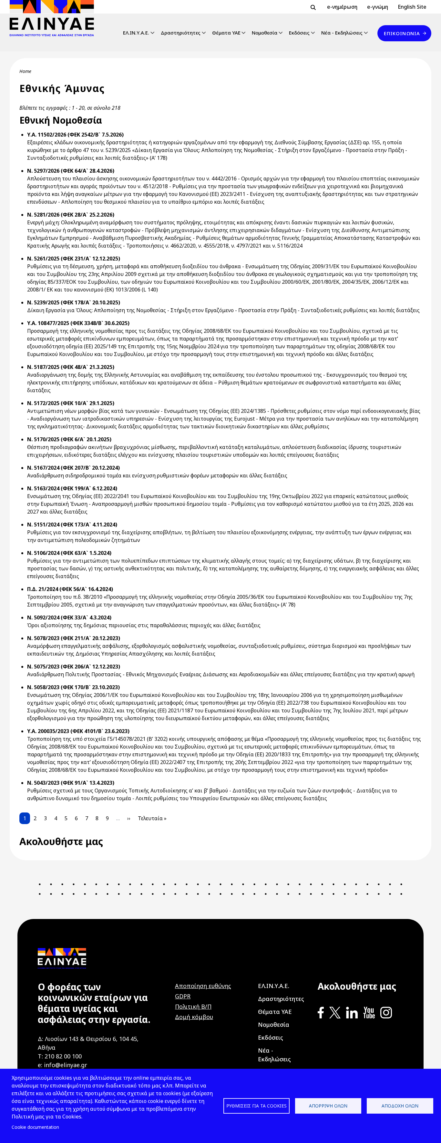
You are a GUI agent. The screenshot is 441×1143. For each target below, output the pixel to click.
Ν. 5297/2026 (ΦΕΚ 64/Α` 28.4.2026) (70, 170)
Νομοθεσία (264, 32)
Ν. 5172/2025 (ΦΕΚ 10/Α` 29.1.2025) (70, 403)
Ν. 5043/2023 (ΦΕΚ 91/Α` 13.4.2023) (70, 782)
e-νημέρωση (342, 6)
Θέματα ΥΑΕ (226, 32)
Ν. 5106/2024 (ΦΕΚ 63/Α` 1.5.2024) (69, 552)
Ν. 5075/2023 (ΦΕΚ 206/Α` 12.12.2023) (73, 666)
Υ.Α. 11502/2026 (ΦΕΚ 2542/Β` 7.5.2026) (75, 134)
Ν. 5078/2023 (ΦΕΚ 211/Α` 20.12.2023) (73, 638)
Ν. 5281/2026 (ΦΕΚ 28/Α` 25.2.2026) (70, 214)
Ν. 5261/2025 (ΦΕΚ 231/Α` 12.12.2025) (73, 258)
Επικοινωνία (402, 33)
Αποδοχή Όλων (400, 1106)
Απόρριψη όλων (328, 1106)
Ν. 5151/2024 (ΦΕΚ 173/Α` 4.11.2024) (72, 524)
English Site (412, 6)
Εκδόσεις (299, 32)
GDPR (182, 996)
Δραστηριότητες (180, 32)
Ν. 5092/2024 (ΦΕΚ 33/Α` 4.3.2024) (69, 617)
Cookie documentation (35, 1127)
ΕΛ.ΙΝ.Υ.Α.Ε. (136, 32)
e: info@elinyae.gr (62, 1065)
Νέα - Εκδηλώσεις (342, 32)
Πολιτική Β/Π (193, 1006)
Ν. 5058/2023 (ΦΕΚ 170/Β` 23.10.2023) (73, 687)
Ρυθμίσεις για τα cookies (256, 1106)
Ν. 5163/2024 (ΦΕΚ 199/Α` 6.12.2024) (72, 488)
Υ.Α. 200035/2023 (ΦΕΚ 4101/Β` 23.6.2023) (78, 731)
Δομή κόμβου (194, 1017)
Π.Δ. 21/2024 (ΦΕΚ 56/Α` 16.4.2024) (70, 589)
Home (25, 71)
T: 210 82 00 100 (60, 1056)
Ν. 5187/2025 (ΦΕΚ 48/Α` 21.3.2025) (70, 367)
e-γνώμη (377, 6)
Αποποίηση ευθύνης (203, 986)
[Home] (54, 18)
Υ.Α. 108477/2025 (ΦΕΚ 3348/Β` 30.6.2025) (78, 323)
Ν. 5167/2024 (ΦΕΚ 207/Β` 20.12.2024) (73, 467)
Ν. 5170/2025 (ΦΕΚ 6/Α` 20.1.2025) (69, 439)
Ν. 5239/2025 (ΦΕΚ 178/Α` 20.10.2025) (73, 302)
